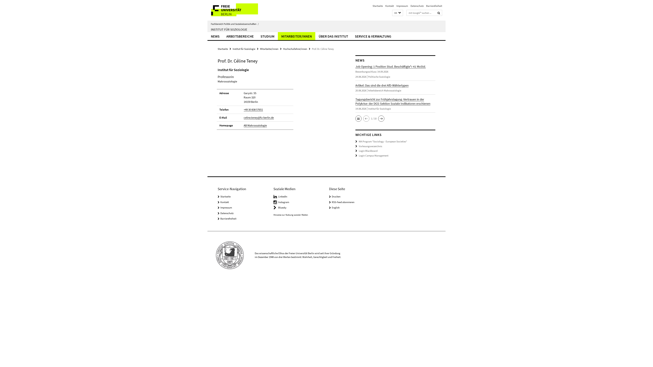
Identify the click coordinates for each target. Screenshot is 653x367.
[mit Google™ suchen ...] (439, 13)
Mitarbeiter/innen (296, 36)
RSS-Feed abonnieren (343, 202)
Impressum (402, 5)
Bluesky (282, 207)
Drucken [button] (336, 196)
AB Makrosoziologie (255, 125)
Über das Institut (333, 36)
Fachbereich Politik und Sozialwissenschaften (235, 24)
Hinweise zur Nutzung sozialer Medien (290, 214)
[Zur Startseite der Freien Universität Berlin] (235, 10)
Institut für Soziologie (229, 29)
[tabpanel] (280, 100)
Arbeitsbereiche (240, 36)
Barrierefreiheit (434, 5)
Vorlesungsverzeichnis (370, 146)
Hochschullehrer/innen (295, 48)
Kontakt (389, 5)
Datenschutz (417, 5)
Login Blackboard (368, 150)
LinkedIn (282, 196)
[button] (397, 13)
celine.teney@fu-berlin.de (259, 117)
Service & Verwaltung (373, 36)
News (215, 36)
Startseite (378, 5)
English (336, 207)
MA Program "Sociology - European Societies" (383, 141)
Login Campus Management (373, 155)
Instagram (283, 202)
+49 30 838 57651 (253, 109)
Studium (267, 36)
